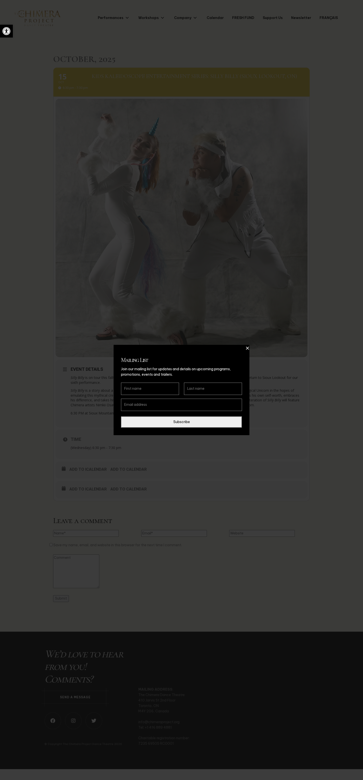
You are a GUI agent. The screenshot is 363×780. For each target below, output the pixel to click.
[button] (6, 31)
